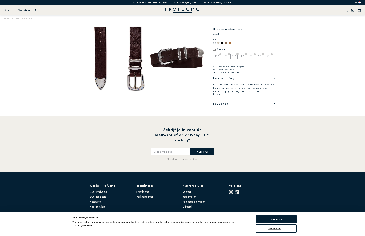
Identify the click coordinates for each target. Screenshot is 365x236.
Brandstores (145, 186)
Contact (186, 192)
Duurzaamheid (98, 197)
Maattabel (221, 49)
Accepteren (276, 219)
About (39, 10)
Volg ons (235, 186)
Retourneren (189, 197)
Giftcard (187, 207)
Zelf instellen (274, 228)
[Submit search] (346, 10)
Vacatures (95, 202)
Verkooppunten (144, 197)
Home (6, 18)
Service (24, 10)
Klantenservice (193, 186)
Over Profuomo (98, 192)
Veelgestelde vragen (193, 202)
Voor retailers (97, 207)
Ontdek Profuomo (102, 186)
